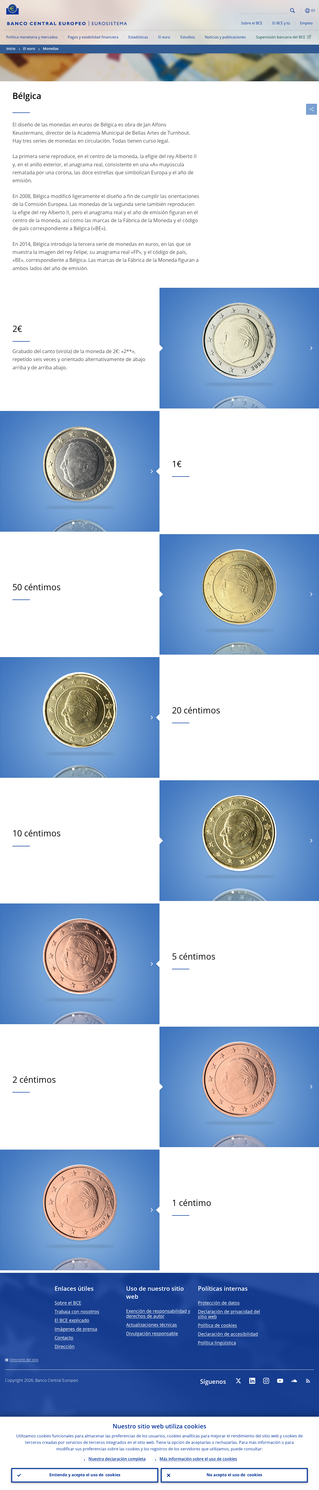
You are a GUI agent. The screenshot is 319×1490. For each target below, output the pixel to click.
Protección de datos (219, 1303)
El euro (164, 37)
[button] (300, 10)
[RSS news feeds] (308, 1381)
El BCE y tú (281, 23)
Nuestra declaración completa (117, 1459)
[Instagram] (266, 1381)
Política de (217, 1325)
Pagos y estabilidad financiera (93, 37)
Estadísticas (138, 37)
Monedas (51, 49)
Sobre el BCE (251, 23)
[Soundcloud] (294, 1381)
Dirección (65, 1347)
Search (292, 10)
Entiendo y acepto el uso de (84, 1475)
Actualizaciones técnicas (151, 1325)
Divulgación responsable (152, 1334)
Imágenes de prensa (76, 1329)
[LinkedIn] (252, 1381)
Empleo (306, 23)
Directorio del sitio (24, 1360)
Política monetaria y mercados (32, 37)
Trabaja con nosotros (77, 1312)
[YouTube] (280, 1381)
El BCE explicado (72, 1320)
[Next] (311, 348)
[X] (238, 1381)
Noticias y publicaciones (225, 37)
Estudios (187, 37)
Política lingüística (217, 1343)
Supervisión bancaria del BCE (280, 37)
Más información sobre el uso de (198, 1459)
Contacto (64, 1338)
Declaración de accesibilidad (228, 1334)
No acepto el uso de (234, 1475)
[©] (80, 717)
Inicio (10, 49)
